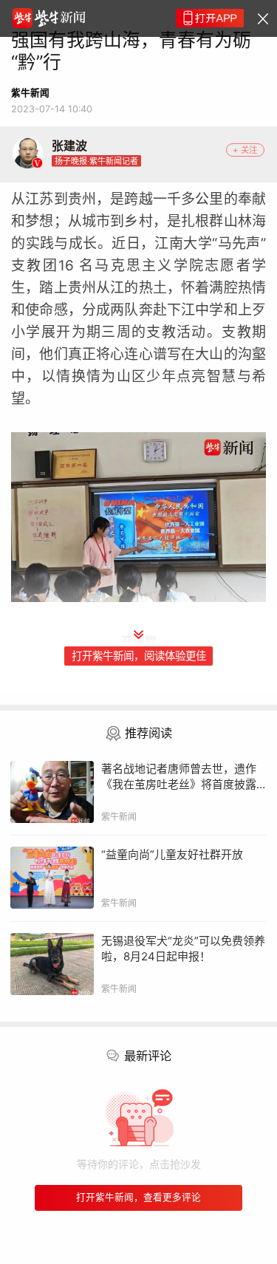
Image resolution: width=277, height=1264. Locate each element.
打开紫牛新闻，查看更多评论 (138, 1197)
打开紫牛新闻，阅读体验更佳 (139, 655)
